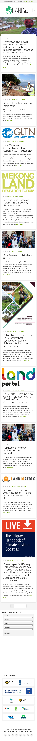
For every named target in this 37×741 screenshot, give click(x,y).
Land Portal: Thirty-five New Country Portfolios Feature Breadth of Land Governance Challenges (18, 398)
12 (21, 606)
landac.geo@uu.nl (28, 1)
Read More (10, 120)
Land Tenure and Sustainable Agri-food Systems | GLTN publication (17, 148)
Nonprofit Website (9, 731)
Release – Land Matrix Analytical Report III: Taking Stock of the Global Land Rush (17, 494)
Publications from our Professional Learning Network (14, 450)
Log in (31, 731)
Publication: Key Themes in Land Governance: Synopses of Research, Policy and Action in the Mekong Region (17, 341)
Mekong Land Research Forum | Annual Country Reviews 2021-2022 (16, 203)
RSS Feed (26, 731)
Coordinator (22, 37)
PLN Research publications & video (17, 256)
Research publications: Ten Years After (17, 104)
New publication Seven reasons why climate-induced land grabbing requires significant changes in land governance (18, 47)
